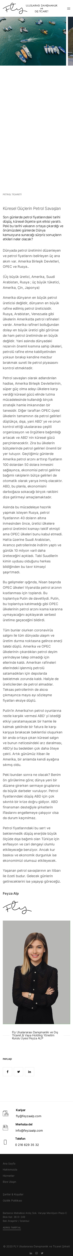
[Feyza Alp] (33, 8)
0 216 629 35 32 (27, 1145)
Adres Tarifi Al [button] (12, 1227)
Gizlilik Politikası (12, 1200)
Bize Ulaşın (9, 1181)
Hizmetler (8, 1175)
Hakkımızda (10, 1169)
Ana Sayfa (9, 1163)
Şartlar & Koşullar (13, 1194)
